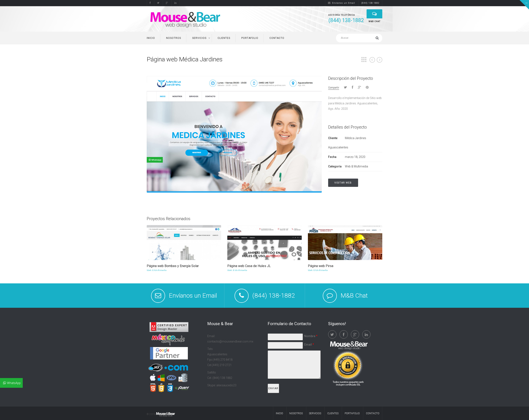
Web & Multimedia (157, 270)
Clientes (224, 38)
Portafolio (249, 38)
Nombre (310, 336)
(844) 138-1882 (370, 3)
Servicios (199, 38)
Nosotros (173, 38)
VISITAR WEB (343, 182)
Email (309, 344)
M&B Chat (354, 295)
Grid (363, 59)
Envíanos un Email (343, 3)
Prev (372, 60)
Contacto (276, 38)
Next (379, 60)
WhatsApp (14, 383)
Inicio (151, 38)
